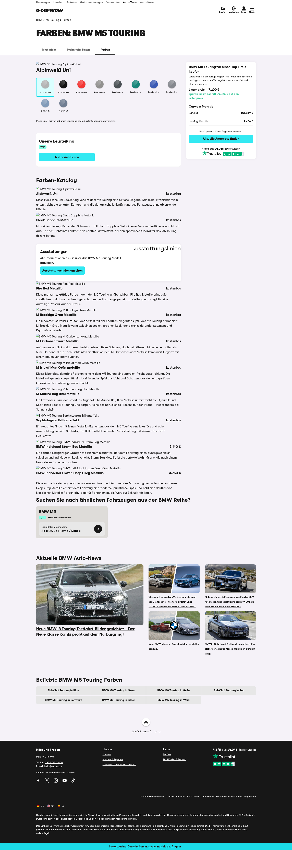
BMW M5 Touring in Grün (173, 690)
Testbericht (49, 49)
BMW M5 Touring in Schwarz (63, 700)
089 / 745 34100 (54, 762)
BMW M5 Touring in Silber (118, 700)
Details (203, 121)
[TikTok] (73, 781)
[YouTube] (65, 781)
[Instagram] (56, 781)
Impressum (250, 796)
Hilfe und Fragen (48, 749)
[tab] (49, 49)
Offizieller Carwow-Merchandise (119, 764)
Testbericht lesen (67, 157)
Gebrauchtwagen (91, 2)
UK (52, 806)
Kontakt (107, 754)
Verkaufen (113, 2)
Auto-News (147, 2)
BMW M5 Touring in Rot (229, 690)
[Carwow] (49, 10)
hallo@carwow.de (53, 766)
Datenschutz (207, 796)
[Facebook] (38, 781)
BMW (39, 19)
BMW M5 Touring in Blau (63, 690)
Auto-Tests (130, 2)
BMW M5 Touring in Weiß (173, 700)
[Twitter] (47, 781)
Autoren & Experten (113, 759)
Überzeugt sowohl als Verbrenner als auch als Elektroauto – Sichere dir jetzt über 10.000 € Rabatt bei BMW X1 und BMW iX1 (172, 602)
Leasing (58, 2)
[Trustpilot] (221, 154)
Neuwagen (43, 2)
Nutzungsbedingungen (152, 796)
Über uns (107, 749)
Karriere (167, 754)
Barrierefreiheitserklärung (229, 796)
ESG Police (193, 796)
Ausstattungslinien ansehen (62, 270)
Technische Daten (78, 49)
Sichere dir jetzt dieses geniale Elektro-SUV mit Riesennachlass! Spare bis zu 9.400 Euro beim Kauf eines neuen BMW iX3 (229, 602)
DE (42, 806)
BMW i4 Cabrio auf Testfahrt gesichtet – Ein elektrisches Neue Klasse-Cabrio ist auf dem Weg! (230, 649)
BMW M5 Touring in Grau (118, 690)
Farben (105, 49)
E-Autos (72, 2)
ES (63, 806)
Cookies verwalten (175, 796)
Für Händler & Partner (174, 759)
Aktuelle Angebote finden (221, 138)
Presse (166, 749)
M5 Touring (52, 19)
